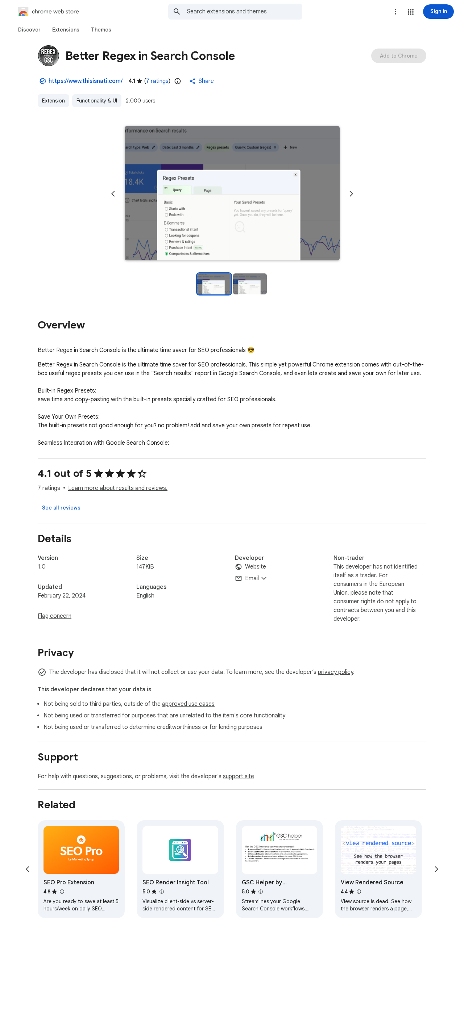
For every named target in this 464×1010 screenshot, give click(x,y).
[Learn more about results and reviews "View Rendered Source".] (359, 891)
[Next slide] (351, 194)
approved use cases (188, 704)
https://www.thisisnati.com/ (86, 81)
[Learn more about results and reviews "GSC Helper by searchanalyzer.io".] (260, 891)
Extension (53, 100)
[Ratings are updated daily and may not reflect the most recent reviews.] (177, 81)
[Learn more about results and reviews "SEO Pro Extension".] (61, 891)
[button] (410, 12)
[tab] (29, 29)
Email (252, 578)
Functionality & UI (96, 100)
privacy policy (335, 672)
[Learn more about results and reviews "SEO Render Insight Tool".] (161, 891)
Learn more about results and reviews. (117, 488)
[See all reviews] (61, 507)
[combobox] (244, 11)
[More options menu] (395, 11)
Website (255, 566)
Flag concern (54, 616)
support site (238, 776)
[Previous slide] (113, 194)
